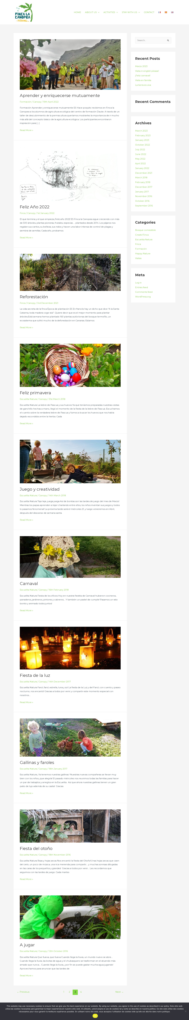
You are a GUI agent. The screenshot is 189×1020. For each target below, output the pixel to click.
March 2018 (141, 177)
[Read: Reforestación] (70, 272)
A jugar (27, 944)
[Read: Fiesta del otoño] (70, 826)
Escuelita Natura (28, 399)
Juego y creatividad (40, 489)
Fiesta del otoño (36, 848)
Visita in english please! (147, 71)
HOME (77, 12)
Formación (25, 101)
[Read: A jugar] (70, 917)
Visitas (138, 258)
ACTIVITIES (109, 12)
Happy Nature (142, 253)
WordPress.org (143, 296)
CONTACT (149, 12)
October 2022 (142, 144)
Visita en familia (143, 80)
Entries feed (141, 287)
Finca (22, 213)
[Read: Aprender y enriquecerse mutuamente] (70, 64)
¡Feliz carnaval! (142, 75)
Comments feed (143, 292)
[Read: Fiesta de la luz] (70, 648)
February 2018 (142, 182)
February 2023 (143, 135)
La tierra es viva (143, 85)
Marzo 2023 (141, 66)
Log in (138, 282)
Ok (95, 1016)
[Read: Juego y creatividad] (70, 461)
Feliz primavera (35, 392)
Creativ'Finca (142, 234)
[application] (98, 12)
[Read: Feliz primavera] (70, 365)
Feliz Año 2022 (34, 206)
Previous (23, 992)
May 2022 (140, 158)
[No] (185, 1011)
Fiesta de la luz (35, 675)
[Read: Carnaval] (70, 556)
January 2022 (142, 168)
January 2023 (142, 140)
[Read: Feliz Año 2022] (70, 173)
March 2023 (141, 130)
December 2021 (143, 173)
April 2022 (140, 163)
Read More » (26, 130)
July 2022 (140, 149)
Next (119, 992)
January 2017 (142, 191)
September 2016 (144, 205)
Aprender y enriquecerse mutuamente (60, 95)
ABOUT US (91, 12)
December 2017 (143, 187)
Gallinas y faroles (37, 762)
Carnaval (29, 583)
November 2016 (143, 196)
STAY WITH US (129, 12)
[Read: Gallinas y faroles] (70, 737)
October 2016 (142, 201)
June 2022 (140, 154)
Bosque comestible (145, 230)
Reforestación (34, 296)
